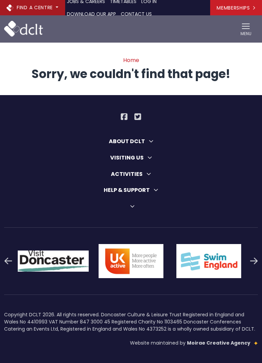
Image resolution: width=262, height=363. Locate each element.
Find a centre (35, 7)
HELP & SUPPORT (127, 190)
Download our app (91, 14)
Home (131, 60)
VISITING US (127, 158)
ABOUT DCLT (127, 141)
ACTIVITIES (127, 174)
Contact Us (136, 14)
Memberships (233, 7)
